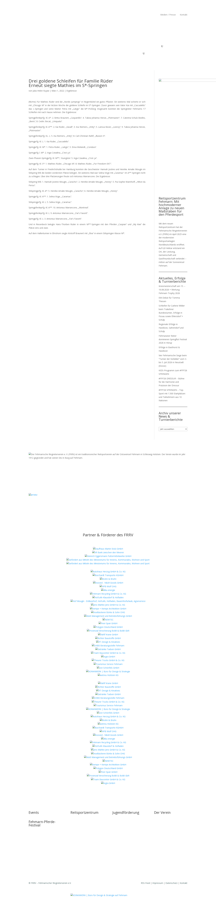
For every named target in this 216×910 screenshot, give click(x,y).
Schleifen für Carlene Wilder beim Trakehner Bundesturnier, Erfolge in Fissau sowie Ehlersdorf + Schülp (172, 312)
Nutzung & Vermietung (81, 828)
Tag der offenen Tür (80, 817)
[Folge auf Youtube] (111, 503)
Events (55, 46)
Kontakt (183, 14)
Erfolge (157, 845)
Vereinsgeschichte (162, 834)
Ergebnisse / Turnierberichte (167, 850)
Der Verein (162, 812)
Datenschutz (171, 883)
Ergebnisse (71, 90)
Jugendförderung (119, 46)
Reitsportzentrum (96, 46)
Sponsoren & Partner (164, 871)
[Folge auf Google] (42, 15)
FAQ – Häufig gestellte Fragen (85, 845)
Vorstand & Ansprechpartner (167, 828)
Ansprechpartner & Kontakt (125, 823)
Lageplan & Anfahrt (80, 839)
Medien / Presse (168, 14)
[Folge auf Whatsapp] (116, 503)
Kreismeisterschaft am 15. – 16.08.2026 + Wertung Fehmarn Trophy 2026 (172, 290)
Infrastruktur (76, 823)
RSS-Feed (145, 883)
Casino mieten (77, 834)
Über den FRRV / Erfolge (145, 46)
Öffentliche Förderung (81, 850)
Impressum (157, 883)
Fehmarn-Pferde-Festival (73, 46)
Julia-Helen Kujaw (41, 90)
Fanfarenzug (160, 839)
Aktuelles (158, 823)
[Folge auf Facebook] (37, 15)
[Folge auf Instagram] (31, 15)
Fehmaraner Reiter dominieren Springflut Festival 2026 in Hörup (173, 339)
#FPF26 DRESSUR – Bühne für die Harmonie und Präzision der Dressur (171, 382)
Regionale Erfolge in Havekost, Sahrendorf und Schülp (171, 328)
